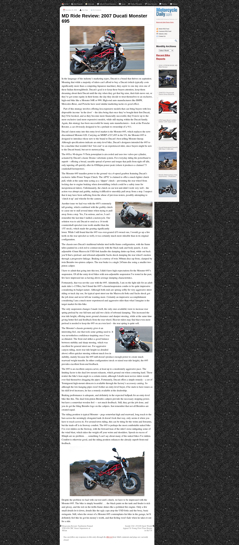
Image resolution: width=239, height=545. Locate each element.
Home (66, 4)
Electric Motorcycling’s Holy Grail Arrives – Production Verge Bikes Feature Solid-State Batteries (168, 175)
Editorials (91, 4)
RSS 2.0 (109, 537)
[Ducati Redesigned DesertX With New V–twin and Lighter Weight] (167, 160)
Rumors (164, 4)
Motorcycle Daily (167, 12)
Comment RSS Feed (165, 31)
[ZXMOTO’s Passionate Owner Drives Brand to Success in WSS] (167, 106)
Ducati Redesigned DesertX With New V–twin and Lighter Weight (168, 148)
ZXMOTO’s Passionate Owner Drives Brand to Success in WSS (166, 93)
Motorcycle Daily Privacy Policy (165, 22)
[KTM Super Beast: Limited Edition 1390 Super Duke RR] (167, 133)
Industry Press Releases (108, 4)
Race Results (151, 4)
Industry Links (163, 34)
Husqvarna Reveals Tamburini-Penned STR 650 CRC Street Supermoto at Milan (77, 528)
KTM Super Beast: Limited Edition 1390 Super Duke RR (167, 121)
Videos (175, 4)
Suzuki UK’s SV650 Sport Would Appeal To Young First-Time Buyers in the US (137, 528)
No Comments (97, 10)
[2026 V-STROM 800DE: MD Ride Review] (167, 78)
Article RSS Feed (164, 29)
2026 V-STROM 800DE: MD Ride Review (168, 66)
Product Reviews (136, 4)
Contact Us (162, 36)
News (123, 4)
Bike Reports (78, 4)
